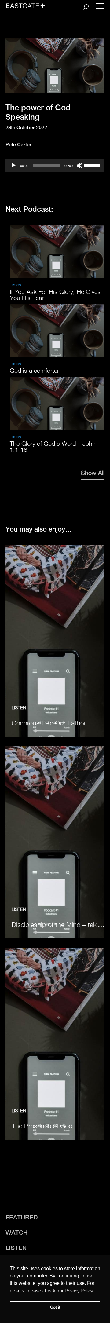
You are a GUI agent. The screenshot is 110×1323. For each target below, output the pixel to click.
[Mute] (79, 166)
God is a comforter (34, 370)
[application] (55, 165)
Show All (93, 472)
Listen (15, 284)
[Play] (13, 166)
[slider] (92, 164)
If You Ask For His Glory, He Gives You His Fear (55, 294)
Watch (17, 1232)
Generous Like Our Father (49, 723)
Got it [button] (55, 1307)
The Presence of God (42, 1126)
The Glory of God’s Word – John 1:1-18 (53, 446)
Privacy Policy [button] (79, 1290)
